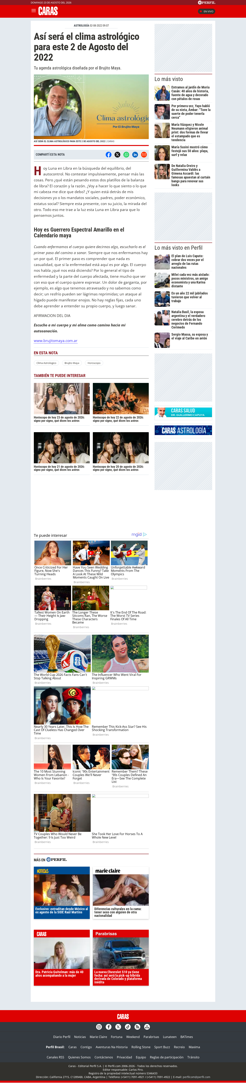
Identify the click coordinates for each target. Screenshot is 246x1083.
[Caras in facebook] (108, 1027)
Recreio (179, 1047)
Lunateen (170, 1037)
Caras (72, 1047)
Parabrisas (151, 1037)
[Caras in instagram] (99, 1027)
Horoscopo (94, 363)
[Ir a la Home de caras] (48, 14)
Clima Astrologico (46, 363)
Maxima (194, 1047)
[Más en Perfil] (56, 860)
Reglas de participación (167, 1057)
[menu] (34, 11)
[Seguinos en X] (118, 1027)
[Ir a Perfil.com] (206, 3)
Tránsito (193, 1057)
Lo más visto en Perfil (179, 247)
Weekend (133, 1037)
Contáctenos (104, 1057)
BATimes (186, 1037)
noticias (62, 871)
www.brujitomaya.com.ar (55, 340)
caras (62, 934)
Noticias (80, 1037)
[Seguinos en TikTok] (128, 1027)
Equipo (141, 1057)
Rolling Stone (140, 1047)
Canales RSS (55, 1057)
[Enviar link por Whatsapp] (126, 155)
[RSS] (137, 1027)
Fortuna (116, 1037)
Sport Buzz (162, 1047)
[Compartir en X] (117, 155)
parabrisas (121, 934)
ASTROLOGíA (81, 25)
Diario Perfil (61, 1037)
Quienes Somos (79, 1057)
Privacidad (124, 1057)
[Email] (144, 155)
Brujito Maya (72, 363)
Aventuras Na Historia (112, 1047)
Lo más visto (169, 79)
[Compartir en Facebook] (108, 155)
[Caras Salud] (183, 416)
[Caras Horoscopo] (183, 434)
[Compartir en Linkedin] (135, 155)
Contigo (86, 1047)
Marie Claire (98, 1037)
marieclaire (121, 871)
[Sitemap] (147, 1027)
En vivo (208, 11)
